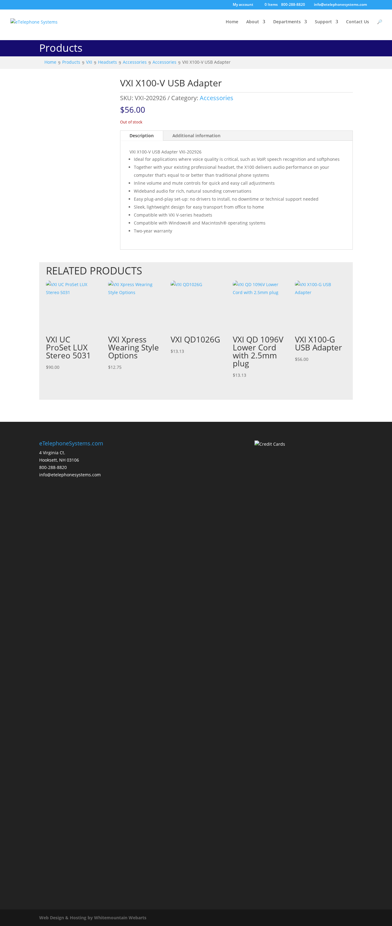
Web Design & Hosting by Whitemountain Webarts (92, 917)
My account (243, 5)
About (252, 22)
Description (142, 135)
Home (232, 22)
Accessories (216, 98)
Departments (287, 22)
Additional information (196, 135)
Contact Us (357, 22)
